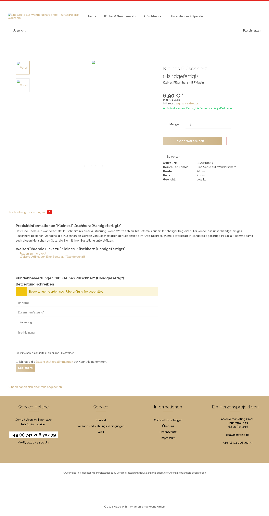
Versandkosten (125, 472)
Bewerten (173, 156)
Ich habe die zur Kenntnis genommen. (63, 361)
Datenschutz (168, 432)
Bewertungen (38, 212)
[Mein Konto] (240, 16)
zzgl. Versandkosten (187, 103)
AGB (101, 432)
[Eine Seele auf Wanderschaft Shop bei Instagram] (137, 492)
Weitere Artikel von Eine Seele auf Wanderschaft (52, 256)
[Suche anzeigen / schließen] (222, 16)
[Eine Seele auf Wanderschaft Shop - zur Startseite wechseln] (44, 16)
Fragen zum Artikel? (32, 253)
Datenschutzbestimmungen (54, 361)
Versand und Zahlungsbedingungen (100, 426)
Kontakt (101, 420)
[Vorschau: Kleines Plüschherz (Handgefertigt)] (23, 67)
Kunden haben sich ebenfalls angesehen (35, 387)
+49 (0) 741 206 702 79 (33, 434)
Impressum (168, 438)
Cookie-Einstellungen (168, 420)
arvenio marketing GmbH (149, 506)
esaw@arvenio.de (238, 434)
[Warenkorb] (248, 16)
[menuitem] (92, 16)
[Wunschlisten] (231, 16)
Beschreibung (17, 212)
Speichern (25, 367)
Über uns (168, 426)
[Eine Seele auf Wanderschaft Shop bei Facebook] (131, 492)
